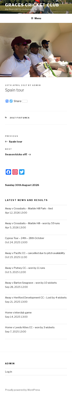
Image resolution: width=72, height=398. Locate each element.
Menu (37, 18)
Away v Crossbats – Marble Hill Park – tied (29, 208)
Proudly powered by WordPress (22, 389)
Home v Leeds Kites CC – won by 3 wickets (30, 327)
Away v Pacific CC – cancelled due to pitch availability (35, 253)
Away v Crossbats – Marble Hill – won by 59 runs (32, 223)
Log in (8, 371)
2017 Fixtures (20, 118)
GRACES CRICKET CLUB (32, 5)
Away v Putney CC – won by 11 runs (25, 267)
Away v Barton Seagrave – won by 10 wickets (31, 282)
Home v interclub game (18, 312)
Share (17, 101)
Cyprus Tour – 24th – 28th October (24, 238)
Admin (36, 85)
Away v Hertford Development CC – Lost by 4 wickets (36, 297)
